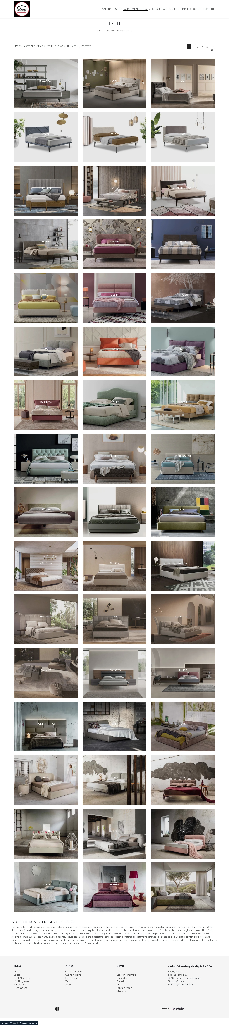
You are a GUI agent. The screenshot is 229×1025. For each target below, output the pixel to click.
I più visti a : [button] (73, 46)
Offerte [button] (86, 46)
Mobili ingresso (21, 981)
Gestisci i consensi (28, 1023)
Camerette (122, 978)
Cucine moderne (73, 975)
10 (212, 50)
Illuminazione (20, 988)
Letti (128, 31)
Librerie (17, 971)
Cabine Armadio (124, 988)
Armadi (120, 984)
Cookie (13, 1023)
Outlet (197, 9)
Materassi (121, 991)
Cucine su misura (73, 978)
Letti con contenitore (126, 975)
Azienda (106, 9)
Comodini (121, 981)
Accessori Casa (158, 9)
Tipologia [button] (60, 46)
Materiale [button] (29, 46)
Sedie (68, 984)
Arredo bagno (20, 984)
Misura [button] (41, 46)
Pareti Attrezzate (22, 978)
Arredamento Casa (135, 9)
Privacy (4, 1023)
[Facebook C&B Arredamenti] (57, 1009)
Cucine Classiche (73, 971)
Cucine (118, 9)
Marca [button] (17, 46)
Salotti (17, 975)
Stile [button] (49, 46)
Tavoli (68, 981)
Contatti (209, 9)
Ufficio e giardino (180, 9)
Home (100, 31)
